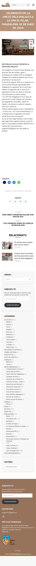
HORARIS (7, 402)
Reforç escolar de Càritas (14, 399)
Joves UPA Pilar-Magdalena (14, 394)
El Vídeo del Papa (11, 424)
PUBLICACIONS (8, 414)
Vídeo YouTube (10, 445)
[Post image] (7, 245)
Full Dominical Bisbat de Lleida (15, 426)
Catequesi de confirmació (14, 379)
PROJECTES (7, 411)
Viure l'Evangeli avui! (12, 451)
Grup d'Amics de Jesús (12, 389)
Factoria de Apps (26, 554)
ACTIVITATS (7, 41)
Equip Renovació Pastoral (14, 384)
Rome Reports (10, 436)
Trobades (9, 345)
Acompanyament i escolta (14, 369)
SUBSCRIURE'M (13, 305)
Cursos (8, 364)
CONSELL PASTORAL (10, 352)
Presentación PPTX (12, 431)
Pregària (8, 329)
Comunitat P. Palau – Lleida (14, 382)
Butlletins (9, 421)
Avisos (8, 416)
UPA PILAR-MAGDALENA (11, 453)
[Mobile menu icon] (33, 5)
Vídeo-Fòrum (10, 347)
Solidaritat (9, 337)
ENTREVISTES (8, 355)
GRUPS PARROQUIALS (11, 367)
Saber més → (6, 532)
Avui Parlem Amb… (11, 419)
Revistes (8, 434)
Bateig (8, 322)
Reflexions (9, 334)
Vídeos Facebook (11, 448)
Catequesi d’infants (12, 376)
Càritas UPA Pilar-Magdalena (15, 374)
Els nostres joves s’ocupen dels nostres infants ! (23, 243)
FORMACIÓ (7, 360)
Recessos (9, 332)
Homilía (8, 429)
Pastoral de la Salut (12, 397)
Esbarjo (8, 324)
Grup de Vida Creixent (13, 392)
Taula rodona (10, 339)
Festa (8, 327)
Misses (8, 404)
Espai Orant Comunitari (13, 387)
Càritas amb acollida (12, 371)
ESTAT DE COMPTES (10, 357)
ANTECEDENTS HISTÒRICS (12, 350)
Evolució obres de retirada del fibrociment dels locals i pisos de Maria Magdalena (24, 255)
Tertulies (9, 342)
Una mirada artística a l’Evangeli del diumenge (17, 440)
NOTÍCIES (6, 44)
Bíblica (8, 362)
